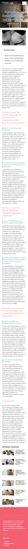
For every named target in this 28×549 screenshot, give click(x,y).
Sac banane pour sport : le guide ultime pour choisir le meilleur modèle (20, 451)
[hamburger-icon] (24, 3)
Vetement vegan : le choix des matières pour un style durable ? (20, 491)
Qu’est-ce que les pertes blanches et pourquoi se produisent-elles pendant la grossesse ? (14, 55)
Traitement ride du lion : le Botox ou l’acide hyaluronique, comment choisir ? (20, 482)
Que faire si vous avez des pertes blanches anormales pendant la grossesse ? (14, 60)
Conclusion (8, 63)
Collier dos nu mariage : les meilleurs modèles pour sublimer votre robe (20, 472)
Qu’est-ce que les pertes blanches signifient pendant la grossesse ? (14, 58)
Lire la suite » (17, 455)
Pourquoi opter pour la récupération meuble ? (20, 501)
